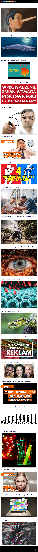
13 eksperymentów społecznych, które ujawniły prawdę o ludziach (18, 362)
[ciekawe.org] (9, 2)
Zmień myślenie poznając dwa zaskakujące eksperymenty (16, 381)
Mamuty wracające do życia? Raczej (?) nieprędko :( (14, 60)
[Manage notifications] (36, 550)
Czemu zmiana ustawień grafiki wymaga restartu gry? (15, 82)
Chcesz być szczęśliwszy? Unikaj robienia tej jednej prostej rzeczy (18, 495)
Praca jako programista (7, 107)
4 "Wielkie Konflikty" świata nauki (9, 162)
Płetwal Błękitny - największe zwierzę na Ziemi (13, 35)
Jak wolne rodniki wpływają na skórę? (10, 279)
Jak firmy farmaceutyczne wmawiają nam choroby (14, 336)
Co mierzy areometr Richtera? (8, 431)
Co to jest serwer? (5, 520)
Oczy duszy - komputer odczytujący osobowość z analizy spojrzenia (18, 247)
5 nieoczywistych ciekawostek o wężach (11, 311)
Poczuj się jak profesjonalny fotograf (10, 187)
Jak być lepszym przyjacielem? (9, 469)
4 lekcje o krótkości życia (7, 136)
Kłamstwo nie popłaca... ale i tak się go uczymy (13, 5)
